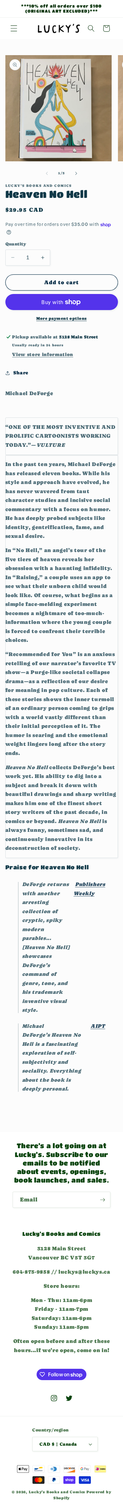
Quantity (15, 243)
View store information (42, 354)
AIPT (98, 1026)
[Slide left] (47, 173)
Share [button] (20, 373)
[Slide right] (76, 173)
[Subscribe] (102, 1200)
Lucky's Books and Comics (57, 1492)
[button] (13, 28)
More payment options (61, 318)
